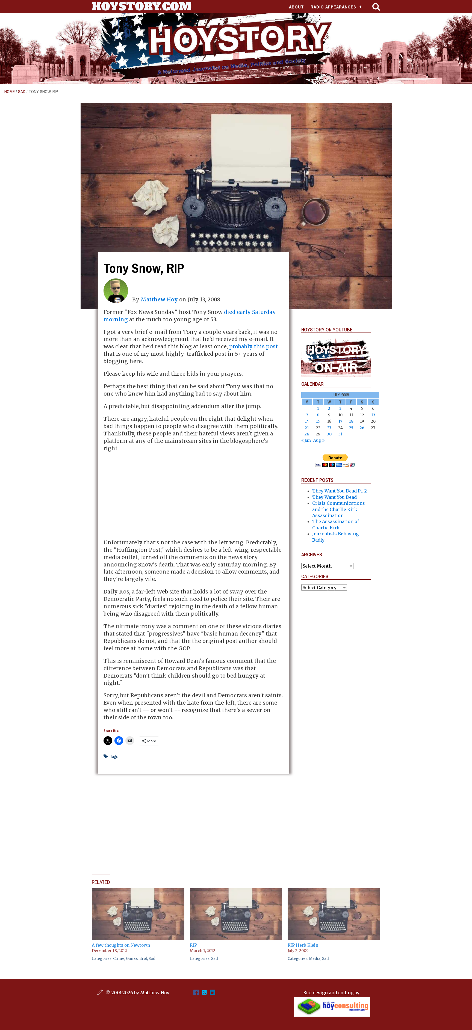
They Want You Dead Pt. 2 (339, 491)
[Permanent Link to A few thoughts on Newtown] (138, 891)
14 (307, 421)
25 (351, 427)
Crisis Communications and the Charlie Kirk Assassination (338, 509)
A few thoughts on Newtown (121, 945)
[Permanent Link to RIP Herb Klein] (334, 891)
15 (318, 421)
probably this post (253, 346)
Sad (21, 91)
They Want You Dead (334, 497)
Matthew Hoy (159, 299)
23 (329, 427)
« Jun (306, 440)
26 (362, 427)
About (296, 7)
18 (351, 421)
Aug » (318, 440)
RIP (193, 945)
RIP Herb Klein (303, 945)
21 (307, 427)
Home (9, 91)
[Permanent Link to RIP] (236, 891)
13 (373, 414)
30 (329, 434)
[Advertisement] (194, 495)
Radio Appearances (333, 7)
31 (340, 434)
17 (340, 421)
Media (314, 958)
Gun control (136, 958)
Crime (118, 958)
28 (307, 434)
